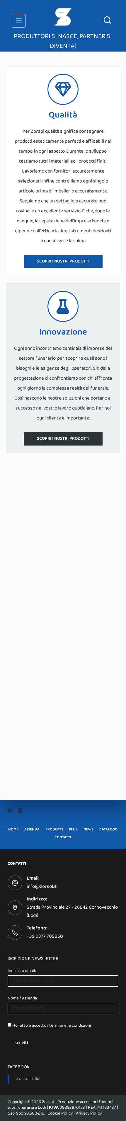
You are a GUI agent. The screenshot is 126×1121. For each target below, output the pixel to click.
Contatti (63, 837)
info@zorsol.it (42, 887)
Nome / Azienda (22, 998)
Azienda (32, 829)
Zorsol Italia (28, 1079)
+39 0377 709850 (45, 937)
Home (13, 829)
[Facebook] (10, 810)
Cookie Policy (60, 1113)
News (88, 829)
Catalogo (108, 829)
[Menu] (18, 21)
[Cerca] (107, 20)
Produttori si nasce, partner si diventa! (63, 41)
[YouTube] (20, 810)
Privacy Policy (89, 1113)
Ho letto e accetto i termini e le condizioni (51, 1025)
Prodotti (54, 829)
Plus (73, 829)
